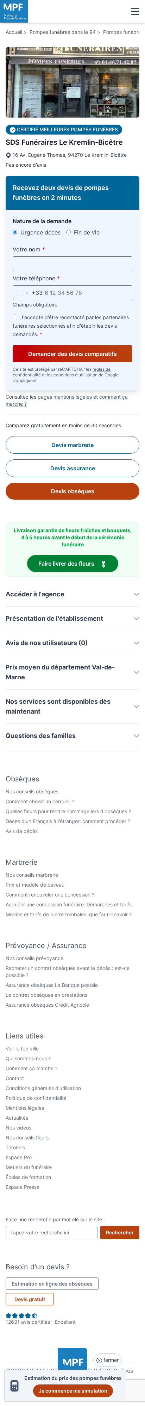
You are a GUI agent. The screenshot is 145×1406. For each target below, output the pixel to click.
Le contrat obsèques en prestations (46, 995)
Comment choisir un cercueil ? (40, 801)
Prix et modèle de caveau (35, 885)
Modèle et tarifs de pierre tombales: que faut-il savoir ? (69, 914)
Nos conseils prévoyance (34, 958)
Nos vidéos (18, 1128)
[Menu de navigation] (135, 11)
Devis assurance (72, 468)
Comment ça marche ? (31, 1068)
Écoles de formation (28, 1177)
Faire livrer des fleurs (78, 563)
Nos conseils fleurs (27, 1137)
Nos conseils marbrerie (32, 875)
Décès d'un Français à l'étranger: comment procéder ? (68, 821)
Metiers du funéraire (29, 1167)
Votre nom (45, 249)
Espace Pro (19, 1157)
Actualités (17, 1118)
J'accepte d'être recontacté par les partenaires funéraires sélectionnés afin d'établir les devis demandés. (71, 325)
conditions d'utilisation (76, 374)
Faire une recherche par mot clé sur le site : (55, 1219)
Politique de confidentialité (36, 1098)
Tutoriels (15, 1147)
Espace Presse (22, 1187)
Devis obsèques (72, 491)
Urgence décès (40, 232)
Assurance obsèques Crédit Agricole (47, 1005)
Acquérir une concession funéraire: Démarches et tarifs (69, 904)
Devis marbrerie (72, 444)
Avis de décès (22, 831)
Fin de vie (86, 232)
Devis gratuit (29, 1299)
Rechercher (122, 1232)
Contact (15, 1078)
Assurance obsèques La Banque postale (52, 985)
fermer (110, 1360)
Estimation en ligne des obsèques (55, 1283)
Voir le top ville (22, 1048)
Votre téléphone (53, 278)
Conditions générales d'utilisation (43, 1088)
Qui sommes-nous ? (28, 1058)
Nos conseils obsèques (32, 791)
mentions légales (72, 397)
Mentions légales (25, 1108)
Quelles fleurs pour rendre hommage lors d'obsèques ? (68, 811)
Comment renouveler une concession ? (50, 895)
